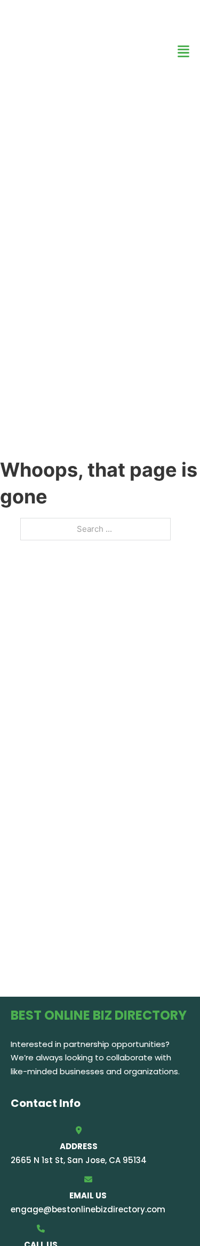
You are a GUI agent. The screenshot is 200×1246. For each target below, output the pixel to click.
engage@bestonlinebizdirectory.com (88, 1209)
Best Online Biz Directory (64, 51)
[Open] (183, 51)
